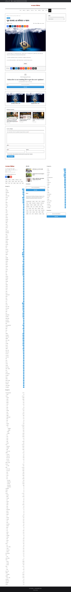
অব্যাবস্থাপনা (7, 192)
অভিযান (6, 179)
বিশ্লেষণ (7, 345)
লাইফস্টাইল (7, 383)
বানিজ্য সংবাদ (8, 456)
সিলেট (6, 207)
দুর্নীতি (18, 181)
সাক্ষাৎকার (7, 564)
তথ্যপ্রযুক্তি (7, 387)
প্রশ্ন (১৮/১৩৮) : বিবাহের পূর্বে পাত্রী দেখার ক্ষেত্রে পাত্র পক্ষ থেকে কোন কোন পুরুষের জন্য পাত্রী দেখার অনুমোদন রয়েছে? (12, 120)
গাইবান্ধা (7, 205)
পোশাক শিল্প (7, 355)
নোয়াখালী (7, 226)
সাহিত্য (6, 299)
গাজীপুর (6, 210)
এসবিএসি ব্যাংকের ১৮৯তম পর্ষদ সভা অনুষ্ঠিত (37, 169)
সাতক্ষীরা (7, 236)
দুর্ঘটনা (6, 311)
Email (8, 149)
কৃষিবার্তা (7, 279)
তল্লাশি (7, 286)
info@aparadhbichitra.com (11, 174)
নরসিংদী (7, 326)
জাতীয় (6, 303)
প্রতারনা (7, 269)
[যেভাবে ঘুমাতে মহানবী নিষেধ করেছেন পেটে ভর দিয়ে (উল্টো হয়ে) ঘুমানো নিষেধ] (25, 115)
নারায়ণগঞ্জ (7, 219)
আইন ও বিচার (7, 306)
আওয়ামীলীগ (13, 179)
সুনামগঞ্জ (7, 227)
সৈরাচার (17, 183)
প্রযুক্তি (7, 284)
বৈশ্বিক (7, 262)
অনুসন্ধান (7, 266)
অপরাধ (46, 10)
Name (8, 145)
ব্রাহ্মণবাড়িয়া (7, 231)
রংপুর (6, 209)
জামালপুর (7, 242)
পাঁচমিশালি (7, 278)
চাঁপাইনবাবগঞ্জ (7, 232)
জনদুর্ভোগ (7, 259)
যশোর (6, 247)
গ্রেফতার (13, 181)
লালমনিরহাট (7, 239)
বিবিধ (6, 323)
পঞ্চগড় (6, 212)
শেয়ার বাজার (7, 460)
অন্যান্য (7, 252)
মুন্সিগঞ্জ (6, 246)
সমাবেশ (6, 289)
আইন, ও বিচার (7, 340)
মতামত (6, 559)
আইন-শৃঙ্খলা (7, 308)
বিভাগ (6, 313)
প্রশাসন (7, 304)
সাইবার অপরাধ (7, 195)
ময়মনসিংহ (7, 214)
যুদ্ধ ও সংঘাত (7, 382)
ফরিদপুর (7, 378)
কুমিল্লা (6, 181)
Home (8, 15)
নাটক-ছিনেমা (7, 367)
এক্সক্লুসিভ (7, 190)
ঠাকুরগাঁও (7, 241)
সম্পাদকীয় (7, 343)
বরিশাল (6, 204)
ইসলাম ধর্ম (11, 15)
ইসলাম (50, 10)
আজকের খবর (17, 179)
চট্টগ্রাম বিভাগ (7, 314)
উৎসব (6, 370)
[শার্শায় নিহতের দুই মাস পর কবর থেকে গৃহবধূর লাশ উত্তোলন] (29, 175)
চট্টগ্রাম (16, 181)
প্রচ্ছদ (6, 291)
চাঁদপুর (6, 234)
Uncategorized (8, 325)
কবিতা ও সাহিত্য (8, 368)
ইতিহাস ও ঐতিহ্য (8, 380)
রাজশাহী (7, 217)
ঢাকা (6, 200)
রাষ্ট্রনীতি (28, 10)
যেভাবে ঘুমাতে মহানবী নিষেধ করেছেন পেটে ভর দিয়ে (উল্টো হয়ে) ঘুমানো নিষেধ (25, 120)
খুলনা (6, 229)
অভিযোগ (9, 179)
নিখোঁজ (6, 296)
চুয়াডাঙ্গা (7, 237)
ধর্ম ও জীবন (7, 251)
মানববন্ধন (7, 276)
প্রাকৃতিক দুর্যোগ (8, 294)
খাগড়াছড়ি (7, 244)
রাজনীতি (24, 10)
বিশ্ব (35, 10)
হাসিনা (22, 183)
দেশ (6, 256)
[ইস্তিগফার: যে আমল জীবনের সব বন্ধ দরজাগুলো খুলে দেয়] (38, 115)
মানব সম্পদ (7, 353)
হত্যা (20, 183)
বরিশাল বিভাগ (7, 318)
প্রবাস (6, 360)
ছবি (6, 331)
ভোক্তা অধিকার (7, 385)
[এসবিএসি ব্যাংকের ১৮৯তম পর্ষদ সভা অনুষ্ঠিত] (29, 171)
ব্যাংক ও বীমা (7, 350)
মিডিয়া (6, 328)
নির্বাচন (6, 271)
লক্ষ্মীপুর (6, 222)
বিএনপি (6, 183)
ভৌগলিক (7, 261)
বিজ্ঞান (6, 298)
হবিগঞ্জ (6, 224)
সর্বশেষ (20, 10)
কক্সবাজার (7, 494)
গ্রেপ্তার (9, 181)
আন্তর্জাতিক (7, 335)
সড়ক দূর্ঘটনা (7, 375)
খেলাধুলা (7, 363)
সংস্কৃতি (43, 10)
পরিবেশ (6, 309)
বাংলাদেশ (32, 10)
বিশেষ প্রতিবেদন (8, 373)
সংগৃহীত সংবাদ (7, 580)
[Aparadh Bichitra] (35, 5)
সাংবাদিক (14, 183)
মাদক (11, 183)
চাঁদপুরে (7, 507)
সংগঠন (6, 268)
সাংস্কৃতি (7, 365)
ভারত (9, 183)
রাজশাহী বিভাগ (7, 321)
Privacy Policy (35, 590)
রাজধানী (7, 257)
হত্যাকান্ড (7, 281)
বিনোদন (6, 543)
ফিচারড (6, 377)
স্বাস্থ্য (6, 274)
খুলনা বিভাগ (7, 320)
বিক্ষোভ (6, 293)
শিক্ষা (6, 273)
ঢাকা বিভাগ (7, 316)
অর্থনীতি (39, 10)
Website (27, 149)
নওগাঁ (6, 301)
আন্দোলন (7, 288)
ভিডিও (6, 330)
